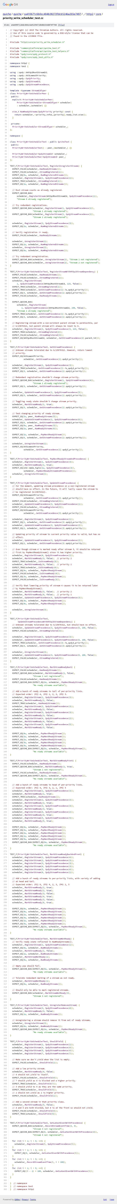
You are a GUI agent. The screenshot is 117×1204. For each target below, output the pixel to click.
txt (105, 1199)
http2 (89, 14)
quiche (7, 14)
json (112, 1199)
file (61, 25)
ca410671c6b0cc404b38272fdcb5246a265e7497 (52, 14)
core (98, 14)
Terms (33, 1199)
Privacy (25, 1199)
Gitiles (17, 1199)
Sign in (111, 4)
